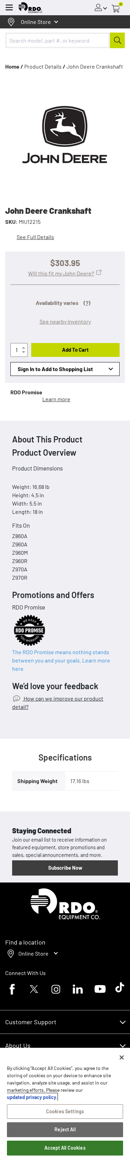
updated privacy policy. (32, 1097)
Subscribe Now (65, 867)
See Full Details (35, 237)
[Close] (121, 1057)
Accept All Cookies (65, 1148)
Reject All (64, 1129)
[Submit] (117, 40)
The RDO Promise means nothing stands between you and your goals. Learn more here (61, 660)
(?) (87, 302)
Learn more (56, 399)
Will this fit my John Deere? (61, 273)
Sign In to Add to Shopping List (55, 369)
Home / (14, 66)
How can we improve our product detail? (57, 702)
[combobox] (65, 40)
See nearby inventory (65, 321)
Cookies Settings (65, 1111)
